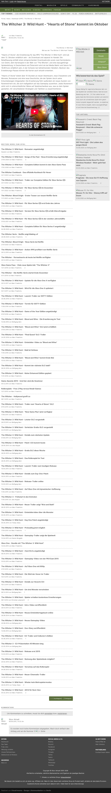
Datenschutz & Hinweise (9, 755)
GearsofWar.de (100, 742)
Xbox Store (102, 67)
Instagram (51, 749)
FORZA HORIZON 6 (86, 14)
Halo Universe (99, 744)
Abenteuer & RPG (17, 18)
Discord (50, 744)
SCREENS (47, 10)
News (8, 18)
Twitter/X (51, 760)
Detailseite (101, 50)
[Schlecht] (80, 80)
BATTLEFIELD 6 (101, 14)
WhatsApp (51, 762)
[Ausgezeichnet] (90, 84)
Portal (3, 18)
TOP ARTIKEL (82, 114)
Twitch (50, 757)
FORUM (57, 10)
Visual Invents (16, 790)
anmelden (49, 713)
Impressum (4, 742)
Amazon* (102, 62)
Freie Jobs (4, 747)
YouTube (51, 765)
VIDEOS (37, 10)
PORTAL (39, 5)
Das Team (4, 744)
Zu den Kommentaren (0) (37, 135)
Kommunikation (37, 790)
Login (11, 1)
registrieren (62, 713)
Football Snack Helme (102, 752)
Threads (51, 752)
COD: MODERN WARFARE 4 (25, 14)
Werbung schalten (7, 749)
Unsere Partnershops (8, 752)
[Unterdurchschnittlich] (88, 80)
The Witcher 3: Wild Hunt (32, 18)
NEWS (17, 10)
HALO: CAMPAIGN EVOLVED (48, 14)
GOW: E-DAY (65, 14)
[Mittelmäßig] (97, 80)
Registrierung (21, 1)
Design (26, 790)
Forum (101, 56)
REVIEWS (26, 10)
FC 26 (74, 14)
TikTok (50, 755)
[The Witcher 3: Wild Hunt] (84, 59)
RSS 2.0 (4, 763)
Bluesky (50, 742)
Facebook (51, 747)
